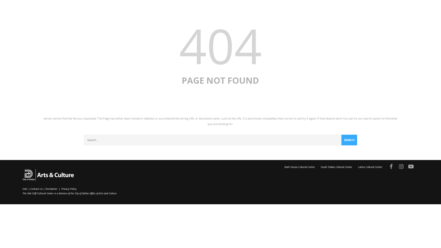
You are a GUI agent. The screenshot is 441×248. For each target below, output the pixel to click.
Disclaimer (51, 188)
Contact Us (36, 188)
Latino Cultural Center (370, 167)
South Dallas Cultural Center (336, 167)
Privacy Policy (68, 188)
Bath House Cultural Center (299, 167)
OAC (25, 188)
